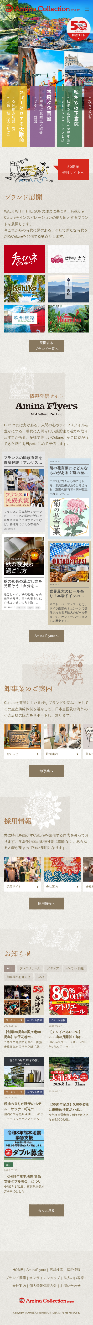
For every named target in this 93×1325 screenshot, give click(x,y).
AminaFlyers (36, 1270)
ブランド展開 (35, 111)
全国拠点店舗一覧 (13, 115)
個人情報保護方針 (43, 1286)
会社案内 (19, 1286)
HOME (18, 1270)
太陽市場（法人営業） (8, 119)
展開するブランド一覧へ (46, 346)
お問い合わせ (70, 1286)
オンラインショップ (44, 1278)
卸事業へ (46, 771)
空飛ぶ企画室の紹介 (40, 117)
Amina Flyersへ (47, 636)
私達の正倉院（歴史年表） (68, 123)
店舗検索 (56, 1270)
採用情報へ (46, 903)
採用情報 (73, 1270)
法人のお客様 (74, 1278)
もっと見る (46, 1210)
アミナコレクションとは (62, 121)
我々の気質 (90, 109)
